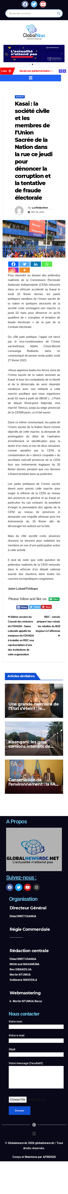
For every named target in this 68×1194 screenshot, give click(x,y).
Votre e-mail (16, 1035)
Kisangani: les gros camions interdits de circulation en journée (30, 746)
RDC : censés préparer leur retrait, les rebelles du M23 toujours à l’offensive (48, 623)
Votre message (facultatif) (26, 1063)
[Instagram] (13, 270)
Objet (12, 1049)
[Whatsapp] (47, 264)
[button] (6, 53)
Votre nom (15, 1021)
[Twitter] (24, 264)
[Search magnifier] (58, 13)
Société (20, 97)
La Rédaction (40, 207)
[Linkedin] (36, 264)
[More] (24, 270)
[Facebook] (13, 264)
